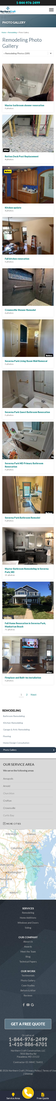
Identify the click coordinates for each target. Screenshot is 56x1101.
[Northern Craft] (28, 1093)
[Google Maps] (32, 1005)
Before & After (28, 990)
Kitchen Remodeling (13, 722)
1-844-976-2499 (28, 3)
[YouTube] (28, 1005)
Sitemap (29, 1073)
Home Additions (28, 917)
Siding (28, 927)
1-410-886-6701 (28, 1044)
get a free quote (28, 1024)
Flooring (7, 736)
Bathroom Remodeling (14, 716)
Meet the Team (28, 951)
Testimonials (28, 975)
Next (34, 694)
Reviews (28, 995)
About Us (28, 941)
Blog (28, 956)
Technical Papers (28, 961)
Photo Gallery (28, 980)
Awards (28, 946)
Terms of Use (49, 1070)
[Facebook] (24, 1005)
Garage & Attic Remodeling (16, 729)
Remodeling (11, 710)
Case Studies (28, 985)
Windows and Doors (28, 922)
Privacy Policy (33, 1070)
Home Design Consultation (16, 742)
